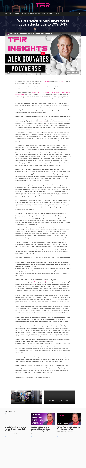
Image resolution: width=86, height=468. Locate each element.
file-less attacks (44, 184)
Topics (10, 13)
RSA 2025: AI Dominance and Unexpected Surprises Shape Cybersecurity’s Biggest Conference (43, 429)
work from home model (48, 88)
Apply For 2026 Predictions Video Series (31, 13)
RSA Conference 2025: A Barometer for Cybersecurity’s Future (69, 428)
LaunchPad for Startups (53, 13)
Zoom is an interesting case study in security (34, 281)
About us (17, 13)
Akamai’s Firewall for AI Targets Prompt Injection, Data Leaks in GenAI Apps (15, 429)
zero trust (43, 121)
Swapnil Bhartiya (42, 28)
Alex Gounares (45, 81)
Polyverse (61, 81)
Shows (43, 13)
